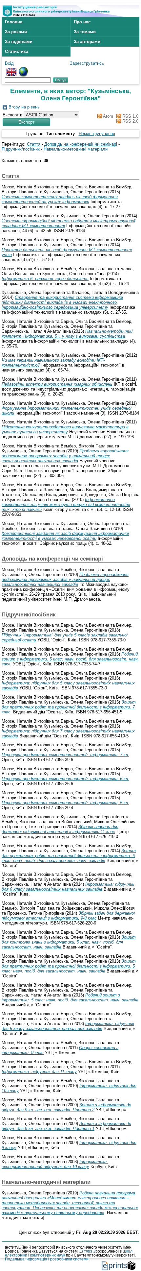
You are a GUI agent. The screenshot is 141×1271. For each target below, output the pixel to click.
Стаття (33, 144)
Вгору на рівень (24, 107)
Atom (107, 116)
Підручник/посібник (21, 149)
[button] (26, 122)
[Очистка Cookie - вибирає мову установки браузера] (23, 69)
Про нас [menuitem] (82, 21)
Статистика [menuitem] (16, 51)
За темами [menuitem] (85, 31)
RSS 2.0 (129, 121)
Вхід (9, 63)
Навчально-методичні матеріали (76, 149)
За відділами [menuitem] (18, 41)
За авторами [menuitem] (87, 41)
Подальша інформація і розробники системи (47, 1259)
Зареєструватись (87, 63)
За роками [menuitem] (16, 31)
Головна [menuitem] (13, 21)
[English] (11, 69)
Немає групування (97, 133)
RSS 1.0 (129, 116)
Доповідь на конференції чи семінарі (80, 144)
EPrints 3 (87, 1251)
